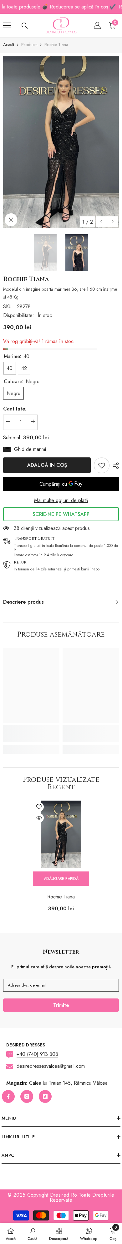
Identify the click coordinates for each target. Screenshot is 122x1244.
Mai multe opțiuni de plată (61, 500)
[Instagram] (26, 1096)
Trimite (61, 1005)
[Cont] (97, 25)
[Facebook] (8, 1096)
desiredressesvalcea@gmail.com (51, 1066)
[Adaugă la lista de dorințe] (39, 807)
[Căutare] (24, 25)
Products (29, 44)
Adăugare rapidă (61, 878)
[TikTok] (45, 1096)
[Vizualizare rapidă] (39, 818)
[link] (101, 465)
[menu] (7, 25)
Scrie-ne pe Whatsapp (61, 514)
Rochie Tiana (61, 896)
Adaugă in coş (47, 465)
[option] (61, 142)
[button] (101, 221)
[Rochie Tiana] (61, 834)
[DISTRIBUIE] (114, 465)
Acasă (8, 44)
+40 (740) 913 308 (37, 1054)
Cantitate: (14, 408)
